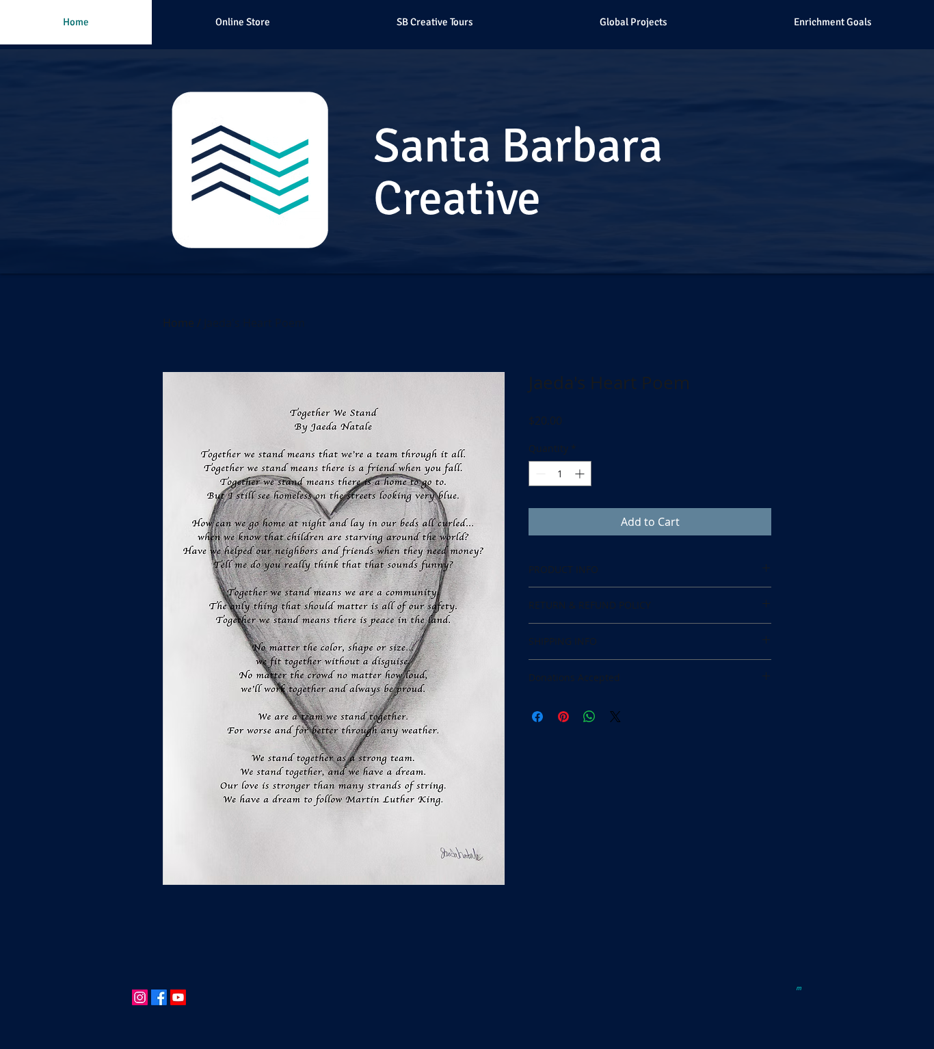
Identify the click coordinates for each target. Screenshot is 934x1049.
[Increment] (580, 474)
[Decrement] (539, 474)
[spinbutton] (560, 474)
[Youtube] (178, 997)
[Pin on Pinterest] (563, 716)
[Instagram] (140, 997)
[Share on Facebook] (537, 716)
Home (178, 322)
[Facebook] (159, 997)
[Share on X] (615, 716)
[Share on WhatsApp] (589, 716)
